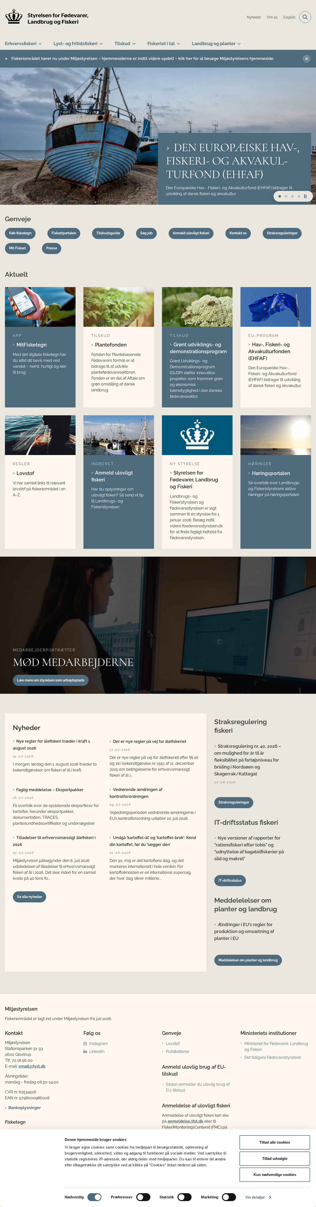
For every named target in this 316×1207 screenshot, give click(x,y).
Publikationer (178, 1051)
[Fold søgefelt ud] (305, 17)
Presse (51, 248)
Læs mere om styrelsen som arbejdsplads (50, 680)
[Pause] (307, 196)
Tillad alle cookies (274, 1142)
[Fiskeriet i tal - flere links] (177, 41)
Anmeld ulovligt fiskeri (191, 233)
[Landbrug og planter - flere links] (238, 41)
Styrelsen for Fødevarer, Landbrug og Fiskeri (194, 480)
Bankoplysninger (24, 1107)
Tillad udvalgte (274, 1158)
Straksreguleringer (282, 233)
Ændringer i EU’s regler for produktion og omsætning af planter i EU (244, 931)
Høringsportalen (271, 473)
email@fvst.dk (32, 1066)
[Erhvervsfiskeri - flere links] (39, 41)
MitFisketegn (32, 345)
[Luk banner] (307, 59)
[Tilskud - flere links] (133, 41)
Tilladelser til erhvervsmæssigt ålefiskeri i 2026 (54, 841)
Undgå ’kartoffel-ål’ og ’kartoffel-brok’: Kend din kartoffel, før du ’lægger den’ (153, 841)
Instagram (98, 1043)
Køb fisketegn (20, 233)
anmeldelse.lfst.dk (185, 1121)
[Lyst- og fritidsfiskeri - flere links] (100, 41)
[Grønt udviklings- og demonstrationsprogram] (197, 307)
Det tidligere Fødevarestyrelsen (272, 1057)
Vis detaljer (255, 1197)
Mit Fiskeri (17, 248)
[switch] (143, 1197)
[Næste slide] (279, 196)
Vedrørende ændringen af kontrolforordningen (136, 793)
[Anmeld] (118, 435)
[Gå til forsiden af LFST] (47, 17)
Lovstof (25, 473)
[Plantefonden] (118, 307)
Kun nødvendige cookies (275, 1174)
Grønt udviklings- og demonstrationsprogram (197, 348)
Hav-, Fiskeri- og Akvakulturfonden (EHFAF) (269, 351)
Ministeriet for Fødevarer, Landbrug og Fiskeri (276, 1046)
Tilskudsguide (108, 233)
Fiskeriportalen (64, 233)
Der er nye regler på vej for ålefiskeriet (149, 741)
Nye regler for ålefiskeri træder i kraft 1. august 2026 (52, 744)
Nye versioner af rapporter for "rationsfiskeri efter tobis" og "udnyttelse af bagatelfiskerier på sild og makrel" (249, 848)
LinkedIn (96, 1051)
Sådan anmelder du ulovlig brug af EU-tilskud (198, 1087)
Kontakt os (238, 233)
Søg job (146, 233)
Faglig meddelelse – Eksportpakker (49, 789)
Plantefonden (111, 345)
